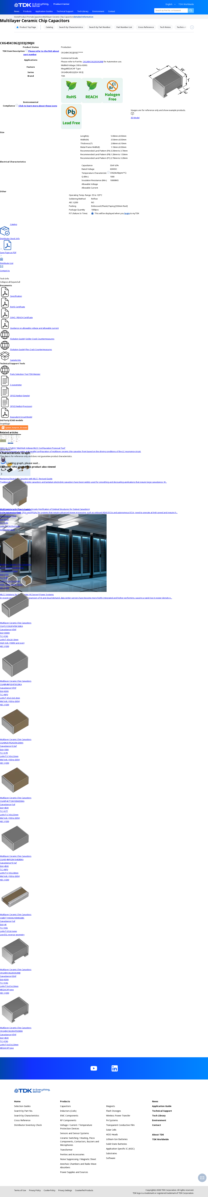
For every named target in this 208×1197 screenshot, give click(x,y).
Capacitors (38, 16)
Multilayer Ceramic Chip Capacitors (58, 16)
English (169, 4)
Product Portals (26, 16)
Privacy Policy (35, 1190)
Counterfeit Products (84, 1190)
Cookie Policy (49, 1190)
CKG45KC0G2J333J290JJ (93, 61)
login (127, 213)
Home (16, 16)
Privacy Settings (65, 1190)
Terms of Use (20, 1190)
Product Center (61, 4)
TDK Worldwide (186, 4)
